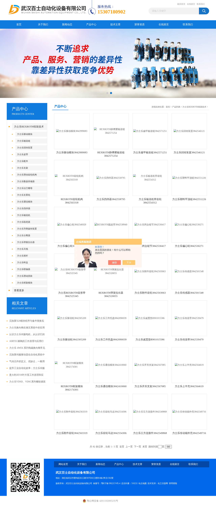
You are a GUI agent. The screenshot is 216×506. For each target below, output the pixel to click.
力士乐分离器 (23, 235)
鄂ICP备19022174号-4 (110, 483)
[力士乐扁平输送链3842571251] (150, 131)
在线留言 (191, 4)
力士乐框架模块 (24, 282)
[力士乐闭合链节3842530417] (150, 224)
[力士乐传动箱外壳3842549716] (189, 411)
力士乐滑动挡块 (24, 276)
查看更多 (19, 290)
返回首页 (181, 4)
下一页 (137, 446)
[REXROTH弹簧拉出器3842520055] (111, 271)
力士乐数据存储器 (26, 181)
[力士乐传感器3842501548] (189, 271)
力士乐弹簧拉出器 (26, 242)
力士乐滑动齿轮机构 (27, 174)
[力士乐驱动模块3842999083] (71, 131)
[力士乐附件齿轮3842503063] (150, 271)
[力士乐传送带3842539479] (189, 318)
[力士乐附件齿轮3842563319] (71, 411)
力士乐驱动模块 (24, 134)
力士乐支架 (22, 168)
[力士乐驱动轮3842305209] (71, 318)
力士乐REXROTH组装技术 (29, 126)
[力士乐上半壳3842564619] (189, 365)
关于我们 (43, 24)
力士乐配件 (22, 161)
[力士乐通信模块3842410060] (110, 365)
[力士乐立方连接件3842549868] (150, 411)
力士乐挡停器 (23, 208)
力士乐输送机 (23, 215)
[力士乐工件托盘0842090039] (110, 318)
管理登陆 (173, 483)
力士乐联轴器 (23, 269)
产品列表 (176, 107)
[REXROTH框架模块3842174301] (72, 365)
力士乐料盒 (22, 262)
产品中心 (91, 24)
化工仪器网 (163, 483)
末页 (144, 446)
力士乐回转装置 (24, 147)
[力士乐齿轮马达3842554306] (110, 411)
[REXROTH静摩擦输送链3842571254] (111, 131)
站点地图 (143, 483)
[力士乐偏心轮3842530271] (189, 224)
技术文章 (115, 24)
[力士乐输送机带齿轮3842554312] (150, 177)
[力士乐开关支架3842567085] (150, 365)
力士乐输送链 (23, 141)
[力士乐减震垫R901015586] (150, 318)
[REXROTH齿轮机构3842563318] (72, 177)
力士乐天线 (22, 249)
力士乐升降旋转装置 (27, 228)
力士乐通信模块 (24, 201)
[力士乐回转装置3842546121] (189, 131)
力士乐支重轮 (23, 195)
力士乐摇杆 (22, 255)
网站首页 (63, 464)
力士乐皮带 (22, 154)
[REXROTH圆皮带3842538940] (110, 224)
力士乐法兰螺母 (24, 188)
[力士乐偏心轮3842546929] (71, 224)
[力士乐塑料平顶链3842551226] (189, 177)
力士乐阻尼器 (23, 222)
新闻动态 (67, 24)
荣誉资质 (139, 24)
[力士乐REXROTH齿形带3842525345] (72, 271)
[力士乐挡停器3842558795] (111, 177)
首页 (18, 24)
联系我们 (201, 4)
